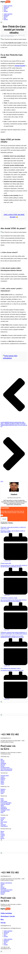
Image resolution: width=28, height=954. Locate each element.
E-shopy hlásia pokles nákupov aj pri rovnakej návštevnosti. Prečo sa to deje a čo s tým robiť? (12, 636)
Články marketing (9, 35)
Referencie (6, 7)
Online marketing (8, 5)
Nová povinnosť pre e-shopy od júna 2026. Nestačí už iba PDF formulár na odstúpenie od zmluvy (14, 566)
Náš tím (6, 8)
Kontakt (6, 11)
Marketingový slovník (8, 916)
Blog (5, 10)
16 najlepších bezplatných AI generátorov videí (12, 670)
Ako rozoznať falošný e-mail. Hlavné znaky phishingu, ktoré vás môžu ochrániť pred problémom (14, 600)
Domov (2, 35)
